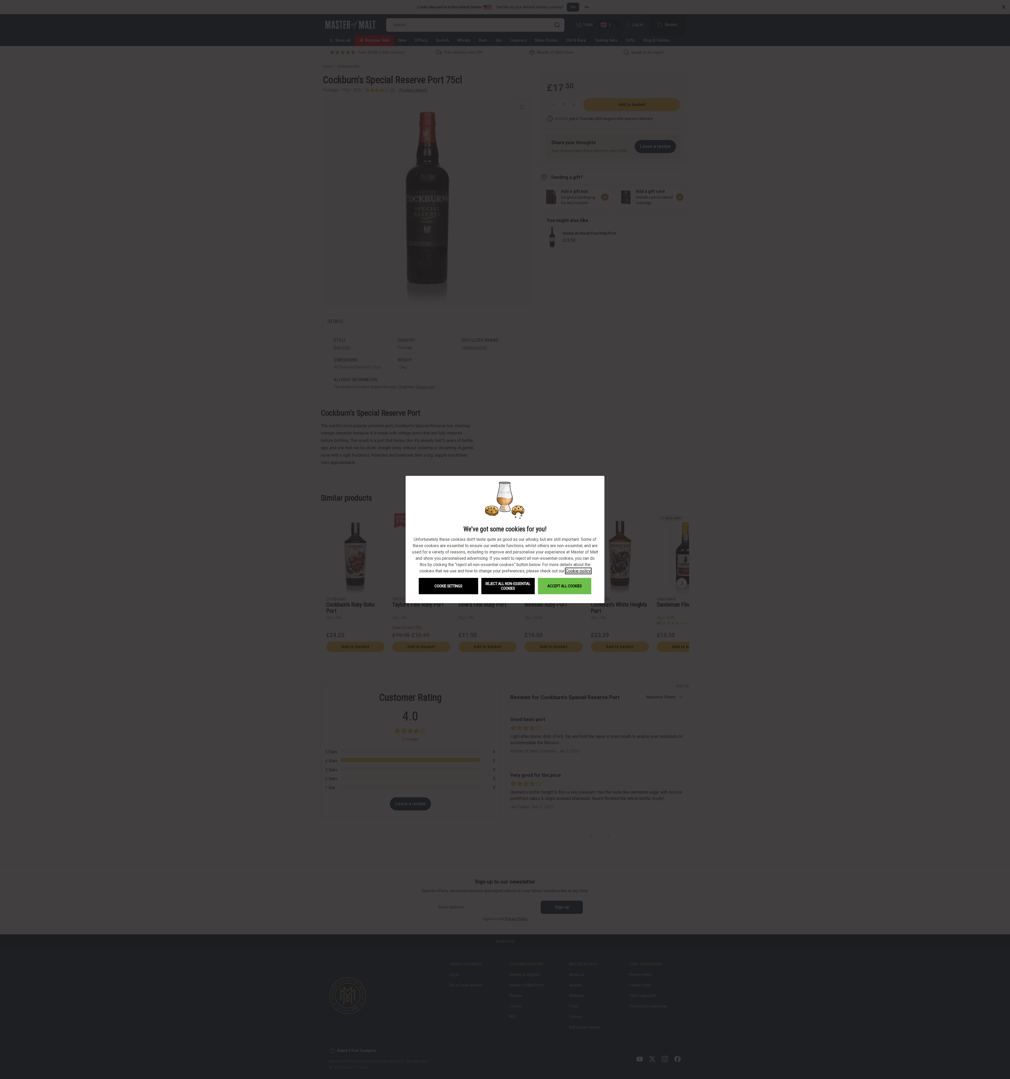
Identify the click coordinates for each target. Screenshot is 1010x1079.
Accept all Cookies (564, 586)
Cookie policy (578, 570)
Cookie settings (448, 586)
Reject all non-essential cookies (508, 586)
